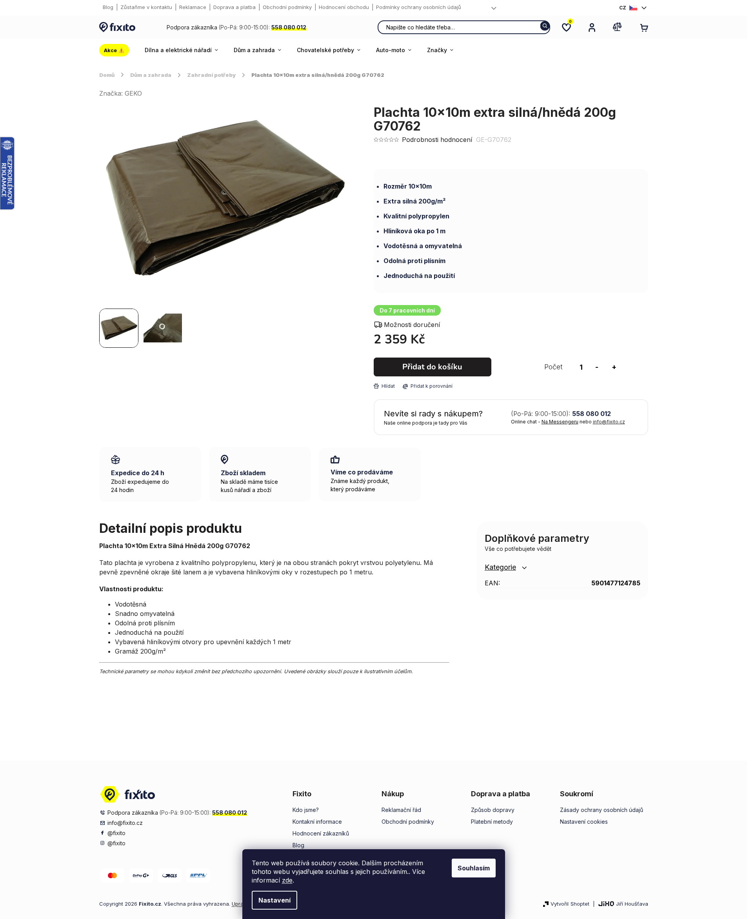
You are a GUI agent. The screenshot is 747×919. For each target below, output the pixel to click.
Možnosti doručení (412, 325)
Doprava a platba (234, 7)
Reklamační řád (401, 809)
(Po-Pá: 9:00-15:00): (236, 27)
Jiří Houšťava (632, 904)
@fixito (116, 833)
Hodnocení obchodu (344, 7)
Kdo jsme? (306, 809)
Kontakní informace (317, 821)
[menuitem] (118, 50)
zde (287, 880)
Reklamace (192, 7)
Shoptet (580, 904)
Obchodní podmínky (287, 7)
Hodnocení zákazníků (321, 833)
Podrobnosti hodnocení (437, 139)
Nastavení (274, 900)
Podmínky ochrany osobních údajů (418, 7)
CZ (622, 8)
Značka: (120, 93)
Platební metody (492, 821)
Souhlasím (474, 868)
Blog (108, 7)
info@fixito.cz (609, 422)
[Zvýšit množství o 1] (614, 367)
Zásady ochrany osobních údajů (601, 809)
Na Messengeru (560, 422)
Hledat (544, 26)
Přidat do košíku (432, 366)
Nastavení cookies (584, 821)
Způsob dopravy (492, 809)
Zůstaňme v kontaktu (146, 7)
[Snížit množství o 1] (596, 367)
